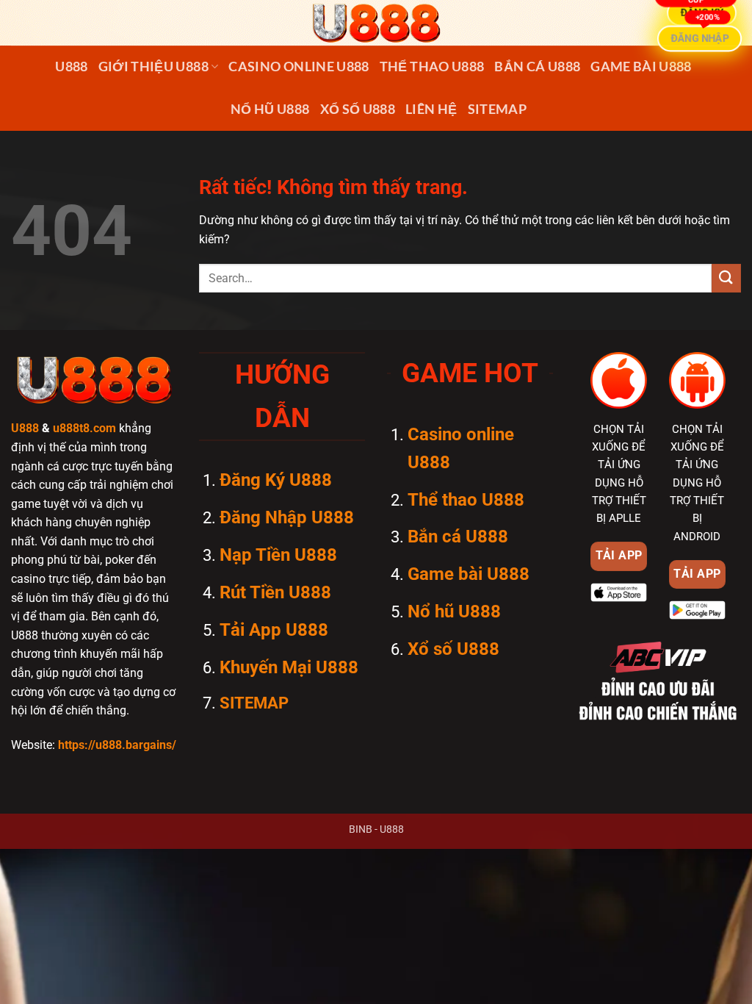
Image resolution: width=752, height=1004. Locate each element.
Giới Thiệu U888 (153, 66)
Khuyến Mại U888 (289, 667)
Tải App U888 (274, 630)
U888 (71, 66)
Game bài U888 (641, 66)
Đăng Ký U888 (276, 480)
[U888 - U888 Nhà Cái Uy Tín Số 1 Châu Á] (376, 23)
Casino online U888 (298, 66)
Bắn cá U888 (537, 66)
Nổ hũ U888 (270, 109)
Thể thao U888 (432, 66)
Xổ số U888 (358, 109)
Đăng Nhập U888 (287, 517)
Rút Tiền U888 (275, 592)
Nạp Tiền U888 (278, 555)
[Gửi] (726, 278)
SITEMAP (497, 109)
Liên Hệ (431, 109)
